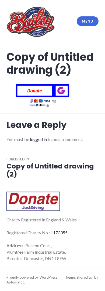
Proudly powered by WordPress (31, 277)
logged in (38, 139)
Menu (87, 21)
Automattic (15, 282)
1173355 (59, 232)
